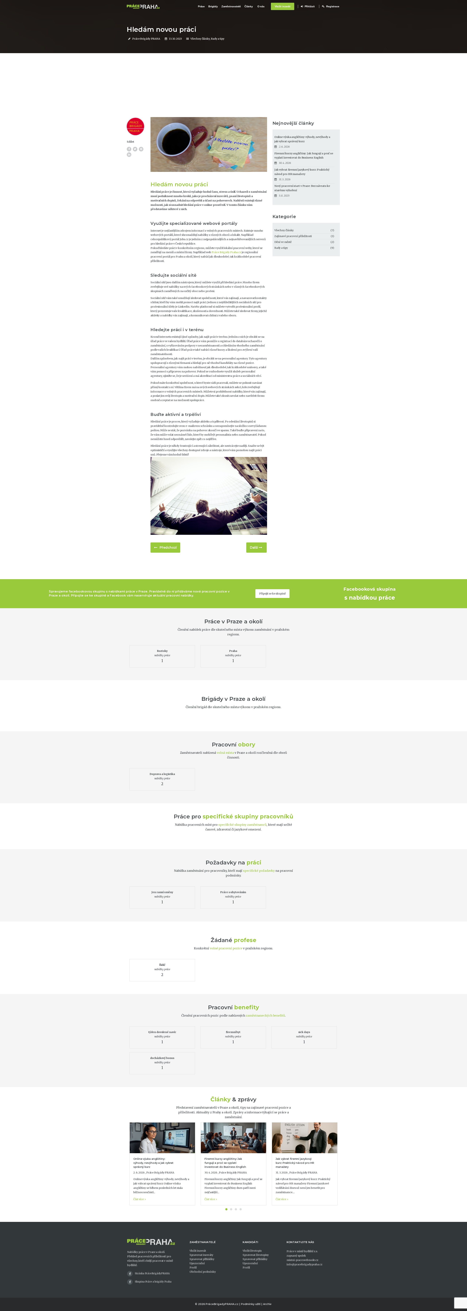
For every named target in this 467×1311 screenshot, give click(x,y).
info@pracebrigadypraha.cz (304, 1264)
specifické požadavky (259, 870)
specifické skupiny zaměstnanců (242, 824)
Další (254, 548)
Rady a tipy (217, 38)
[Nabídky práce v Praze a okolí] (143, 6)
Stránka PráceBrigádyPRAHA (152, 1273)
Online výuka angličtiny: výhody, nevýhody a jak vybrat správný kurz (302, 139)
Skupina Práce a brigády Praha (153, 1281)
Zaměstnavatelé (231, 6)
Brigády (213, 6)
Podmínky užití (251, 1304)
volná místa (225, 752)
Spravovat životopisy (256, 1254)
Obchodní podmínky (203, 1271)
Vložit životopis (252, 1250)
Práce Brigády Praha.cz (226, 252)
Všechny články (200, 38)
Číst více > (139, 1199)
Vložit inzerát (283, 6)
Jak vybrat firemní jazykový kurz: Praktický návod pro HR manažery (301, 172)
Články (248, 6)
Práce (201, 6)
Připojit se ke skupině (272, 593)
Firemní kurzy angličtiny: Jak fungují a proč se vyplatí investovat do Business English (303, 155)
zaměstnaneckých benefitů (265, 1015)
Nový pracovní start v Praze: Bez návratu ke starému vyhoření (302, 188)
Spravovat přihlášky (202, 1259)
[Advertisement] (233, 89)
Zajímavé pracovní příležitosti (293, 236)
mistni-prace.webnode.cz (302, 1260)
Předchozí (168, 548)
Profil (193, 1267)
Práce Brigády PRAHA (146, 38)
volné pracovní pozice (226, 948)
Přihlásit (309, 6)
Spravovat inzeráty (201, 1254)
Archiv (267, 1304)
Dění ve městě (283, 242)
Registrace (332, 6)
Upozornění (197, 1263)
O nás (261, 6)
